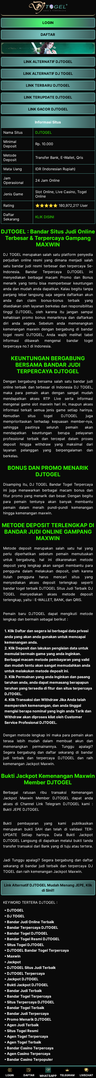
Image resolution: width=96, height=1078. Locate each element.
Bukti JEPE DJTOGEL (21, 809)
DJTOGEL (43, 132)
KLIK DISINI (44, 217)
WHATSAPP (48, 1075)
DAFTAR (28, 1075)
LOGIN (10, 1075)
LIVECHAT (86, 1075)
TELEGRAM (67, 1075)
